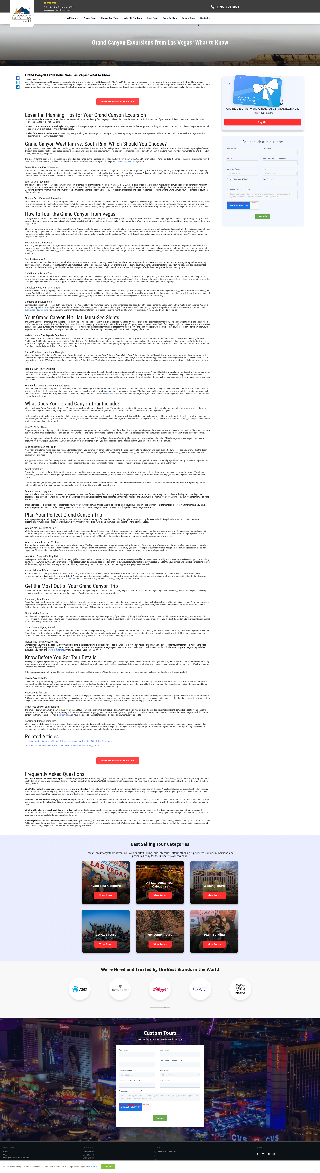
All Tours (71, 18)
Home (5, 1151)
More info (95, 1167)
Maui (68, 10)
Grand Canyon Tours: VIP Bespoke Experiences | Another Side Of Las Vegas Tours (64, 745)
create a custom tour (57, 650)
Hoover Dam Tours (110, 18)
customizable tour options (36, 310)
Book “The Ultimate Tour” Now (117, 101)
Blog (4, 1154)
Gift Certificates (89, 1152)
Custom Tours (188, 18)
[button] (151, 1007)
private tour (66, 789)
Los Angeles (49, 10)
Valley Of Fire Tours (133, 18)
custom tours (110, 393)
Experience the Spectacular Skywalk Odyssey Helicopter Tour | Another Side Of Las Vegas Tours (70, 741)
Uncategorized (88, 1158)
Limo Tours (152, 18)
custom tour (70, 578)
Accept (108, 1167)
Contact (204, 18)
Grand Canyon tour (125, 161)
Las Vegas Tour (88, 1155)
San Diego (60, 10)
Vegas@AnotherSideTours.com (16, 1157)
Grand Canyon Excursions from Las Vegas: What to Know (67, 75)
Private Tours (90, 18)
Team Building (170, 18)
